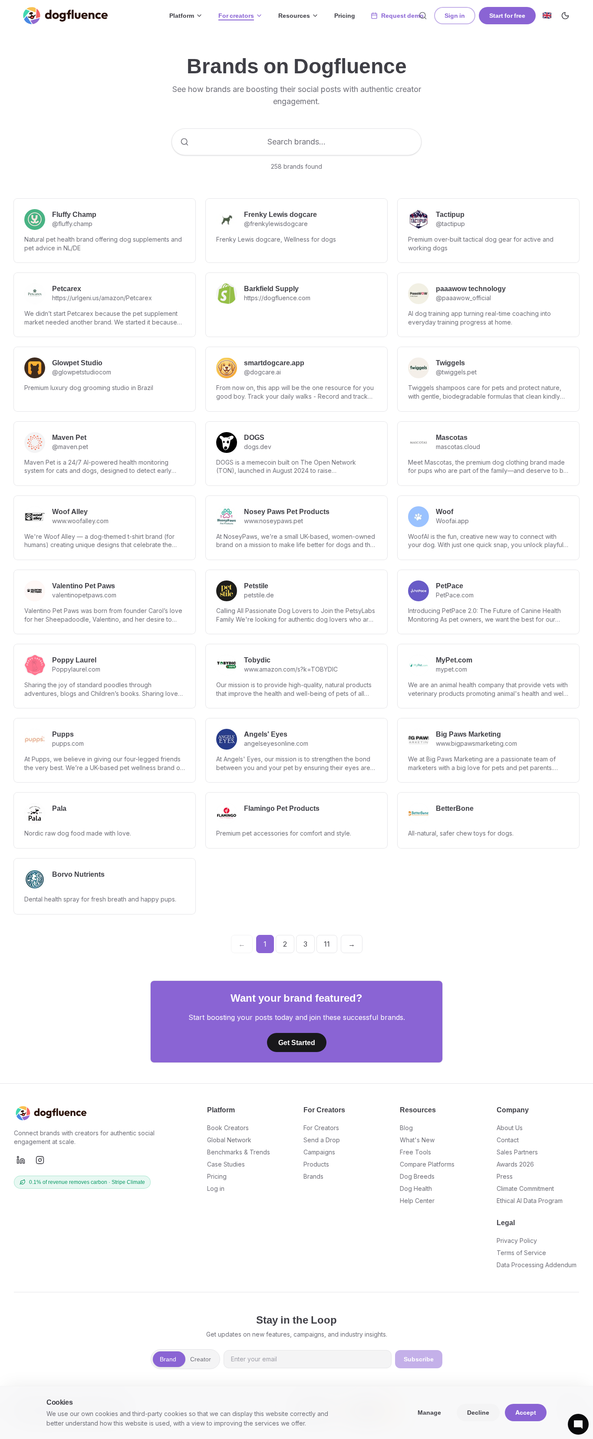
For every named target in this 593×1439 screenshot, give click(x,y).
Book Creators (228, 1127)
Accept (525, 1412)
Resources (294, 15)
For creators (236, 15)
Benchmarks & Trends (238, 1152)
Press (505, 1176)
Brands (313, 1176)
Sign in (455, 15)
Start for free (507, 15)
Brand (168, 1359)
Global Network (229, 1140)
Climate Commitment (525, 1188)
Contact (508, 1140)
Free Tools (415, 1152)
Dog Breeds (417, 1176)
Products (316, 1164)
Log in (215, 1188)
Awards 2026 (515, 1164)
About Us (510, 1127)
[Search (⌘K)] (423, 15)
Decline (478, 1412)
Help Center (417, 1200)
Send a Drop (321, 1140)
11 (327, 944)
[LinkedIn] (21, 1160)
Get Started (296, 1042)
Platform (181, 15)
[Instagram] (40, 1160)
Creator (200, 1359)
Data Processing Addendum (537, 1265)
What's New (417, 1140)
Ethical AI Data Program (530, 1200)
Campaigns (319, 1152)
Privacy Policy (517, 1240)
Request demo (402, 15)
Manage (429, 1412)
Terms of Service (521, 1252)
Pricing (344, 15)
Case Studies (226, 1164)
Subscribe (419, 1359)
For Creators (321, 1127)
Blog (406, 1127)
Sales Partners (517, 1152)
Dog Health (416, 1188)
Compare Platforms (427, 1164)
